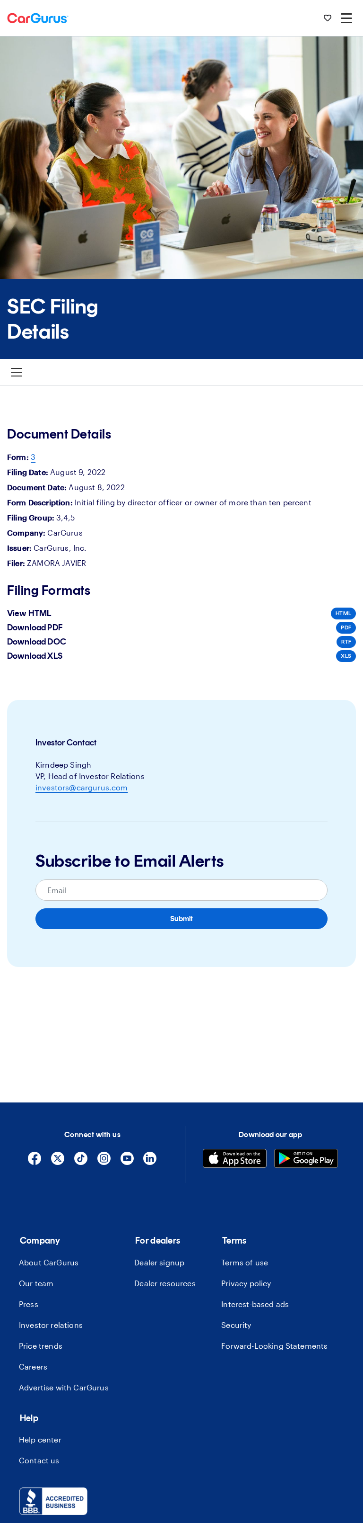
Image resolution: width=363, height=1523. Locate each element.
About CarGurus (48, 1262)
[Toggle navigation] (16, 372)
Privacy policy (246, 1283)
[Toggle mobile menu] (346, 18)
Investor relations (51, 1324)
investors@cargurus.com (81, 787)
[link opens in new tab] (53, 1511)
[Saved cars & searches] (327, 18)
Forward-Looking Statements (274, 1345)
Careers (33, 1366)
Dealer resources (165, 1283)
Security (236, 1324)
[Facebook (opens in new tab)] (34, 1162)
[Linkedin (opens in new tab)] (149, 1162)
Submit (181, 918)
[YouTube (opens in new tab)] (127, 1162)
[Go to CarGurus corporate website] (38, 18)
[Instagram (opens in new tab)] (104, 1162)
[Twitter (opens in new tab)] (57, 1162)
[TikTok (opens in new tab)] (80, 1162)
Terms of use (244, 1262)
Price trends (40, 1345)
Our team (36, 1283)
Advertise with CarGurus (64, 1387)
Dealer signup (159, 1262)
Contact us (39, 1460)
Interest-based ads (255, 1303)
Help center (40, 1439)
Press (28, 1303)
